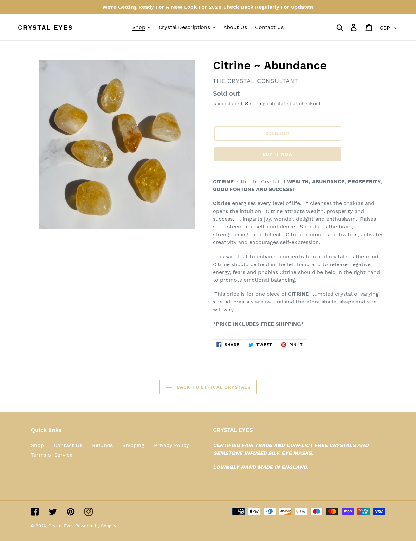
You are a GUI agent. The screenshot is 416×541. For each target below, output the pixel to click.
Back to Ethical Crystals (213, 387)
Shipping (255, 104)
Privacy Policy (171, 445)
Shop (37, 445)
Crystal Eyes (45, 27)
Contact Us (68, 445)
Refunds (102, 445)
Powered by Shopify (95, 525)
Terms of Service (51, 455)
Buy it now (278, 154)
